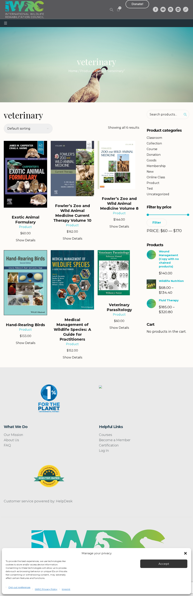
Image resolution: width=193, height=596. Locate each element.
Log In (104, 451)
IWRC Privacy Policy (46, 589)
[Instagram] (170, 9)
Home (73, 71)
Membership (156, 166)
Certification (109, 445)
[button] (185, 553)
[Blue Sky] (185, 9)
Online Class (156, 177)
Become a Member (114, 440)
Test (150, 188)
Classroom (154, 138)
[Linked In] (178, 9)
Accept (164, 564)
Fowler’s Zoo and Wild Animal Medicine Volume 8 (119, 203)
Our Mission (13, 435)
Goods (151, 160)
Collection (154, 143)
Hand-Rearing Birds (25, 325)
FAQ (7, 445)
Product (25, 227)
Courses (105, 435)
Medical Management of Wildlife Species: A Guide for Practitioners (72, 329)
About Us (11, 440)
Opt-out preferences (19, 587)
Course (152, 149)
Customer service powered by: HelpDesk (38, 501)
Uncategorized (158, 194)
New (150, 171)
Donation (154, 154)
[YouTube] (163, 9)
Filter (156, 222)
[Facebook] (155, 9)
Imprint (66, 589)
